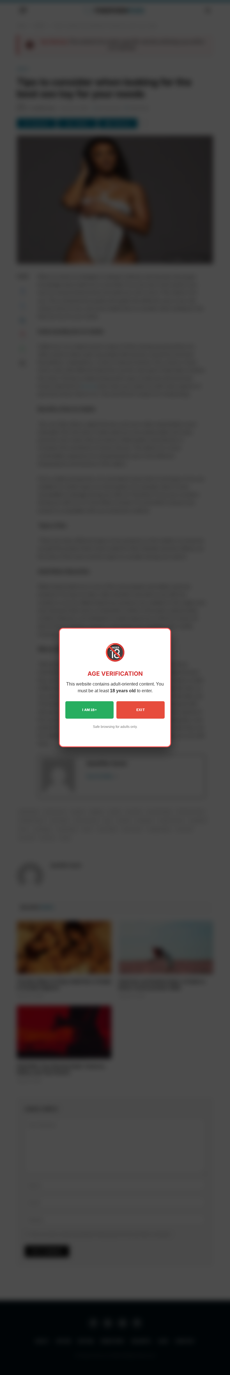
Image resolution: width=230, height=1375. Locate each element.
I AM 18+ (89, 710)
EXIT (140, 710)
